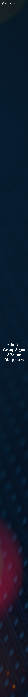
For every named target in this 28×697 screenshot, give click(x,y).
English (18, 4)
